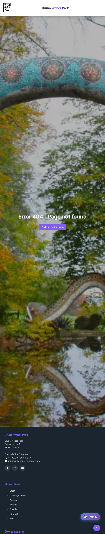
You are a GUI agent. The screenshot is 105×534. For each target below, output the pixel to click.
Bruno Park (55, 8)
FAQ (12, 518)
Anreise (14, 500)
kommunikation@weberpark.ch (24, 461)
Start (12, 490)
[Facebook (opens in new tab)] (7, 468)
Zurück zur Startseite (53, 227)
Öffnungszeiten (18, 495)
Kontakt (14, 514)
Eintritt (13, 504)
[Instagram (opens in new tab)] (15, 468)
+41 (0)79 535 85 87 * (19, 457)
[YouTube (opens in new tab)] (22, 468)
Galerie (13, 509)
